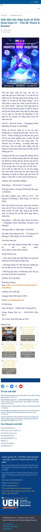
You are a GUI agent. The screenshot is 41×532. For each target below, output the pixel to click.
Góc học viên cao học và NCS (9, 430)
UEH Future (26, 491)
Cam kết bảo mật (8, 524)
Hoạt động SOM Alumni (8, 438)
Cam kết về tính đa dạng (10, 526)
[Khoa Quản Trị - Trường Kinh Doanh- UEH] (13, 5)
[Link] (7, 386)
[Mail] (16, 386)
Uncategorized (5, 446)
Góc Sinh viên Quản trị (7, 433)
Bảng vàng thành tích (7, 428)
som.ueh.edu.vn (13, 483)
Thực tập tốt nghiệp (7, 443)
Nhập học (3, 440)
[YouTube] (21, 386)
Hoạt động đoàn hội (16, 15)
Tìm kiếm (35, 2)
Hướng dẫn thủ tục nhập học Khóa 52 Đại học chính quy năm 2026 (20, 406)
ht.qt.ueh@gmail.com (15, 300)
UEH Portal (6, 491)
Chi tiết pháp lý (7, 529)
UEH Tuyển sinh (16, 491)
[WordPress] (2, 386)
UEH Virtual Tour (13, 493)
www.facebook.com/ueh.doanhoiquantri (18, 488)
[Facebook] (11, 386)
